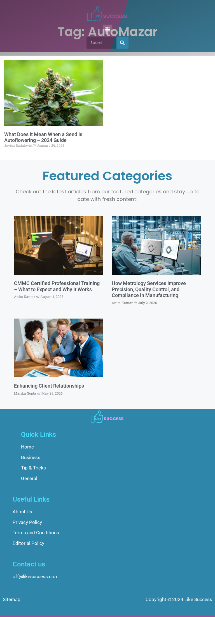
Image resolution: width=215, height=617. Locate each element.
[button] (107, 29)
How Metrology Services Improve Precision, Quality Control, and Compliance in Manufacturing (149, 289)
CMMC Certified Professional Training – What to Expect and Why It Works (57, 286)
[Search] (122, 43)
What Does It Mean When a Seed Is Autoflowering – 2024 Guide (43, 137)
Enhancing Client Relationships (49, 386)
